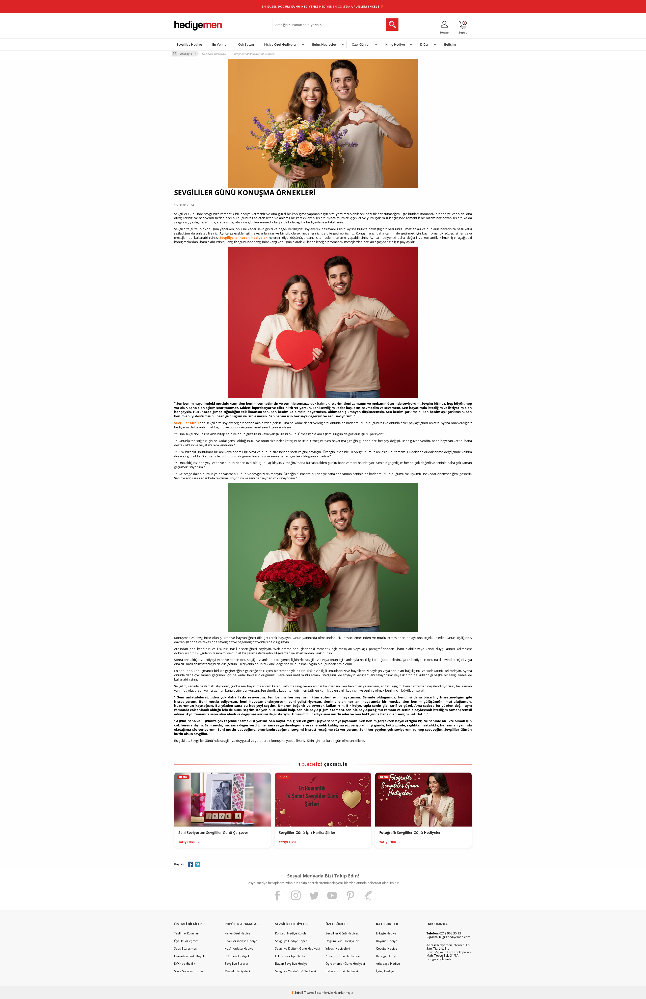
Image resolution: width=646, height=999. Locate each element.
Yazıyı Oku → (188, 842)
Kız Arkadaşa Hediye (239, 948)
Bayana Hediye (386, 941)
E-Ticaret (307, 992)
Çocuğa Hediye (386, 948)
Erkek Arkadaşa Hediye (241, 941)
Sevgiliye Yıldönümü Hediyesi (295, 971)
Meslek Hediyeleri (237, 971)
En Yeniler (220, 44)
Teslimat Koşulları (186, 933)
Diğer (424, 44)
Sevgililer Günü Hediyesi (343, 933)
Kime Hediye (395, 44)
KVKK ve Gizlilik (184, 963)
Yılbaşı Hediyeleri (338, 948)
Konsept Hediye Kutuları (292, 933)
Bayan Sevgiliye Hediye (291, 963)
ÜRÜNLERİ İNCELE (365, 6)
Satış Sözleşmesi (186, 948)
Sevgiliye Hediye (189, 44)
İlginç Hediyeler (324, 44)
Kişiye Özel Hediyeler (280, 44)
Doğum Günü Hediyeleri (342, 941)
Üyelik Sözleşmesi (186, 941)
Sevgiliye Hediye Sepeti (291, 941)
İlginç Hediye (385, 971)
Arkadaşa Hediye (388, 963)
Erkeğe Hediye (386, 933)
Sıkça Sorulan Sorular (189, 971)
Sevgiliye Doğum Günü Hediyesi (297, 948)
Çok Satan (246, 44)
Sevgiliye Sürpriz (236, 963)
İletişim (450, 44)
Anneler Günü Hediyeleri (343, 956)
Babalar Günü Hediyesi (342, 971)
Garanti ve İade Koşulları (191, 956)
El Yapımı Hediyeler (238, 956)
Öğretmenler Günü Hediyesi (345, 963)
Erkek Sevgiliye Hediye (291, 956)
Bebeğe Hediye (386, 956)
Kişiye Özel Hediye (237, 933)
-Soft (296, 992)
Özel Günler (361, 44)
